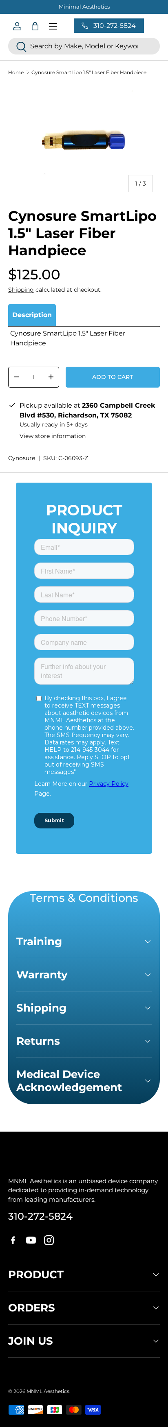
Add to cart (112, 377)
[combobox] (84, 46)
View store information (53, 436)
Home (16, 72)
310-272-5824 (40, 1216)
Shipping (21, 289)
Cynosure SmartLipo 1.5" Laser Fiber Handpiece (88, 72)
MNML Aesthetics (48, 1391)
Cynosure (21, 458)
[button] (35, 26)
